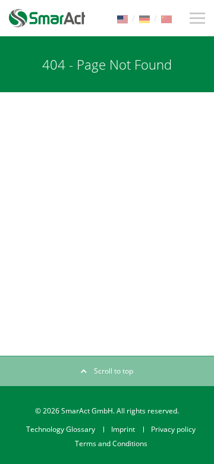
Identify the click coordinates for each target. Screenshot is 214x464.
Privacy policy (173, 429)
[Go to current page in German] (144, 18)
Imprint (123, 429)
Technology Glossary (60, 429)
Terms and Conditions (111, 443)
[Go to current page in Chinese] (166, 18)
